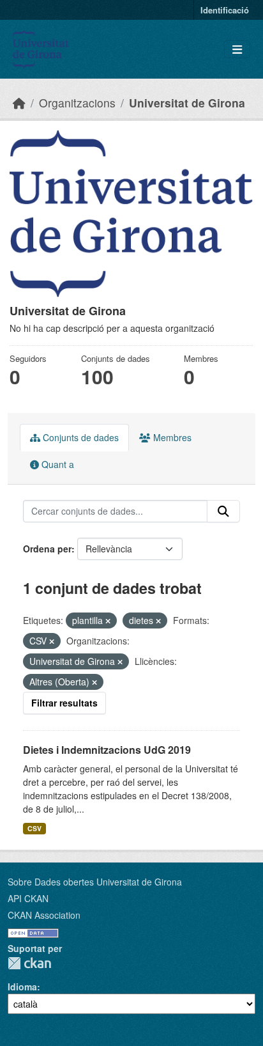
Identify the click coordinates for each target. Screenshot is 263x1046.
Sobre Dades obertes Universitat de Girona (95, 881)
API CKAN (28, 898)
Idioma (22, 986)
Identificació (224, 10)
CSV (34, 828)
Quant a (56, 464)
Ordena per (47, 548)
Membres (171, 437)
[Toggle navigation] (237, 49)
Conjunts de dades (79, 437)
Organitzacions (77, 103)
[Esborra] (107, 621)
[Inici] (19, 103)
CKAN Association (44, 915)
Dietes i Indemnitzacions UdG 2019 (107, 749)
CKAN (29, 963)
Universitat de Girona (187, 103)
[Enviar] (223, 511)
